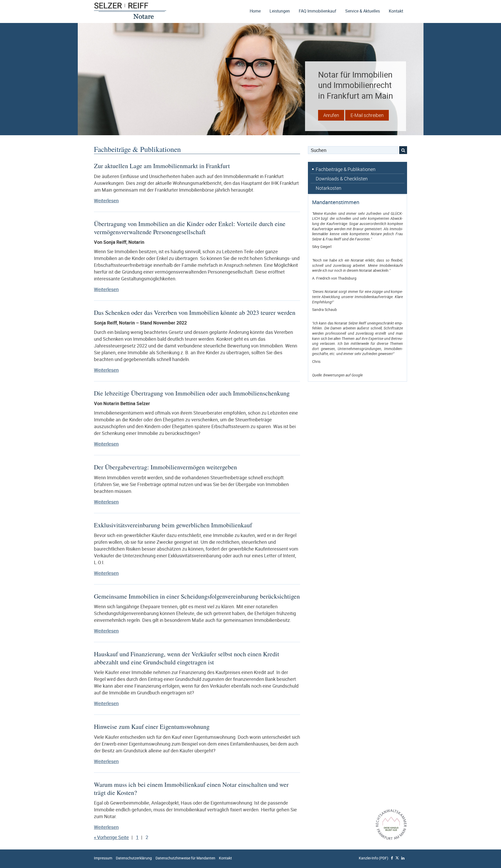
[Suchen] (403, 150)
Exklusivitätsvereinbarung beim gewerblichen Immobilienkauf (173, 525)
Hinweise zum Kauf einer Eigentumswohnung (152, 726)
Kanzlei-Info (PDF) (373, 857)
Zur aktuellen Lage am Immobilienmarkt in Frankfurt (162, 166)
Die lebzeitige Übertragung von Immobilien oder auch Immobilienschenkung (192, 393)
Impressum (103, 857)
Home (255, 11)
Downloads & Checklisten (342, 178)
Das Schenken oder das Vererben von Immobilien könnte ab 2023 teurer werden (194, 312)
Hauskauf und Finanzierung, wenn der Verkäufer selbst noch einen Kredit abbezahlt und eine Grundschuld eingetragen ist (186, 658)
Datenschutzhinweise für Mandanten (185, 857)
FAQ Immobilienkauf (317, 11)
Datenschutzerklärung (134, 857)
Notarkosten (328, 188)
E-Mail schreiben (367, 115)
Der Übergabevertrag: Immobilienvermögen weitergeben (165, 467)
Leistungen (280, 11)
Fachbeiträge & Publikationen (345, 169)
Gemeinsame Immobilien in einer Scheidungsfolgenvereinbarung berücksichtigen (197, 596)
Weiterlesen (124, 200)
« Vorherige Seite (111, 837)
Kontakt (396, 11)
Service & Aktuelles (362, 11)
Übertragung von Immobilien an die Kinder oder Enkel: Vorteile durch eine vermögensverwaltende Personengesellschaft (189, 228)
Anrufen (331, 115)
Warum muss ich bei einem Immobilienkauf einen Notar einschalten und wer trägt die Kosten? (191, 788)
